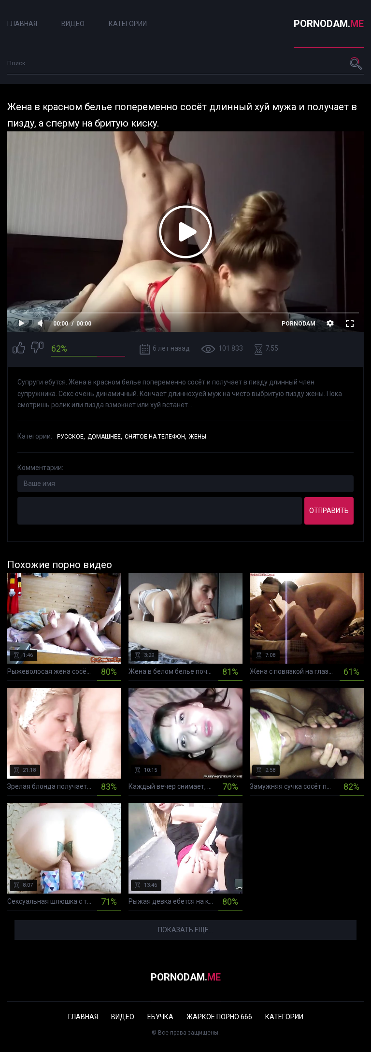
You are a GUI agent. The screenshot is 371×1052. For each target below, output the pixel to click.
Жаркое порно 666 (219, 1017)
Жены (197, 436)
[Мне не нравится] (37, 349)
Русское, (71, 436)
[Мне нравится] (19, 349)
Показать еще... (185, 930)
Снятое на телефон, (155, 436)
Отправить (329, 510)
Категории (128, 24)
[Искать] (356, 63)
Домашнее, (104, 436)
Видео (73, 24)
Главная (22, 24)
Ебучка (160, 1017)
